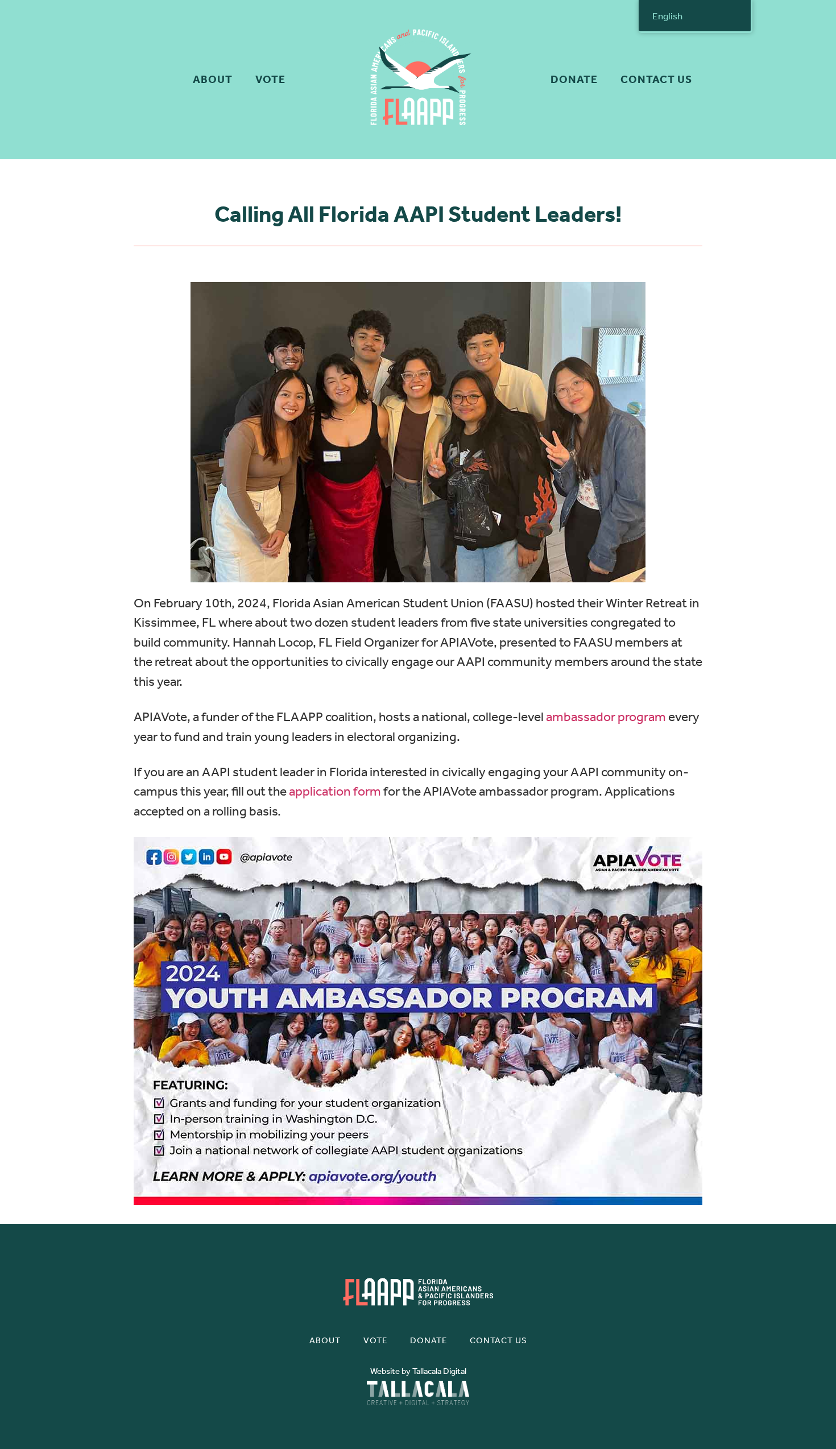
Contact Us (656, 79)
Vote (270, 79)
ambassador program (606, 716)
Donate (574, 79)
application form (335, 791)
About (213, 79)
